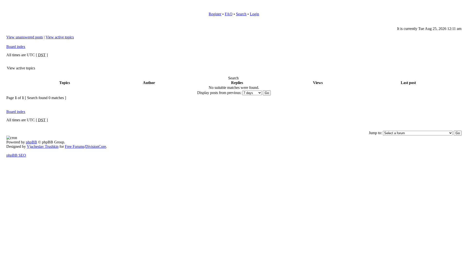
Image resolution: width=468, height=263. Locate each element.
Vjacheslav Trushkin (42, 146)
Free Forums (74, 146)
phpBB (31, 142)
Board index (15, 47)
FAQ (229, 14)
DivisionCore (95, 146)
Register (215, 14)
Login (254, 14)
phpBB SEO (16, 155)
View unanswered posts (24, 37)
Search (241, 14)
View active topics (60, 37)
